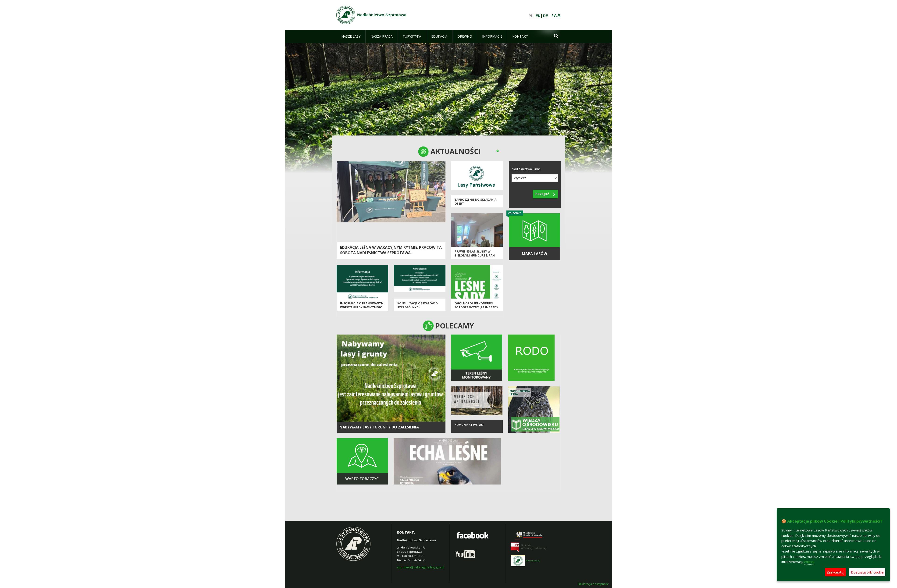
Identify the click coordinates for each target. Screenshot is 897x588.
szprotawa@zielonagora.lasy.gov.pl (420, 567)
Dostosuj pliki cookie (867, 572)
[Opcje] (497, 151)
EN (538, 16)
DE (545, 16)
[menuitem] (350, 36)
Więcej (809, 561)
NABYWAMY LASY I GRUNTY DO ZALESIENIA (379, 427)
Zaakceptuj (835, 572)
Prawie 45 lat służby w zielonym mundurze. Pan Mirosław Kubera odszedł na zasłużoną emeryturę (475, 257)
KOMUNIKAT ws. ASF (469, 425)
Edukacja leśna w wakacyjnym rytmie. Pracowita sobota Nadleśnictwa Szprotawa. (391, 250)
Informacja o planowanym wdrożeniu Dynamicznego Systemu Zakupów (362, 307)
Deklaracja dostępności (593, 584)
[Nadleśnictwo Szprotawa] (345, 15)
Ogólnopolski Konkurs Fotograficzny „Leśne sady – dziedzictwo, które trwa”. (476, 309)
